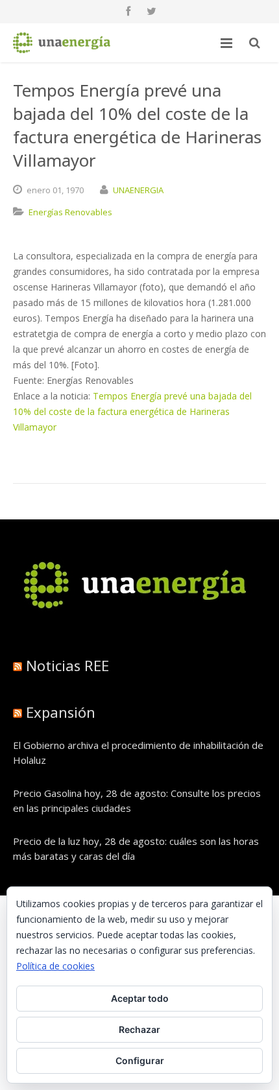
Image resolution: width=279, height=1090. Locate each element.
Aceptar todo (140, 998)
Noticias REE (67, 665)
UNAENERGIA (138, 190)
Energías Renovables (70, 212)
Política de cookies (55, 966)
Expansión (60, 712)
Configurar (139, 1060)
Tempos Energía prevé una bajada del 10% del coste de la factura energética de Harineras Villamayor (132, 411)
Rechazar (139, 1029)
